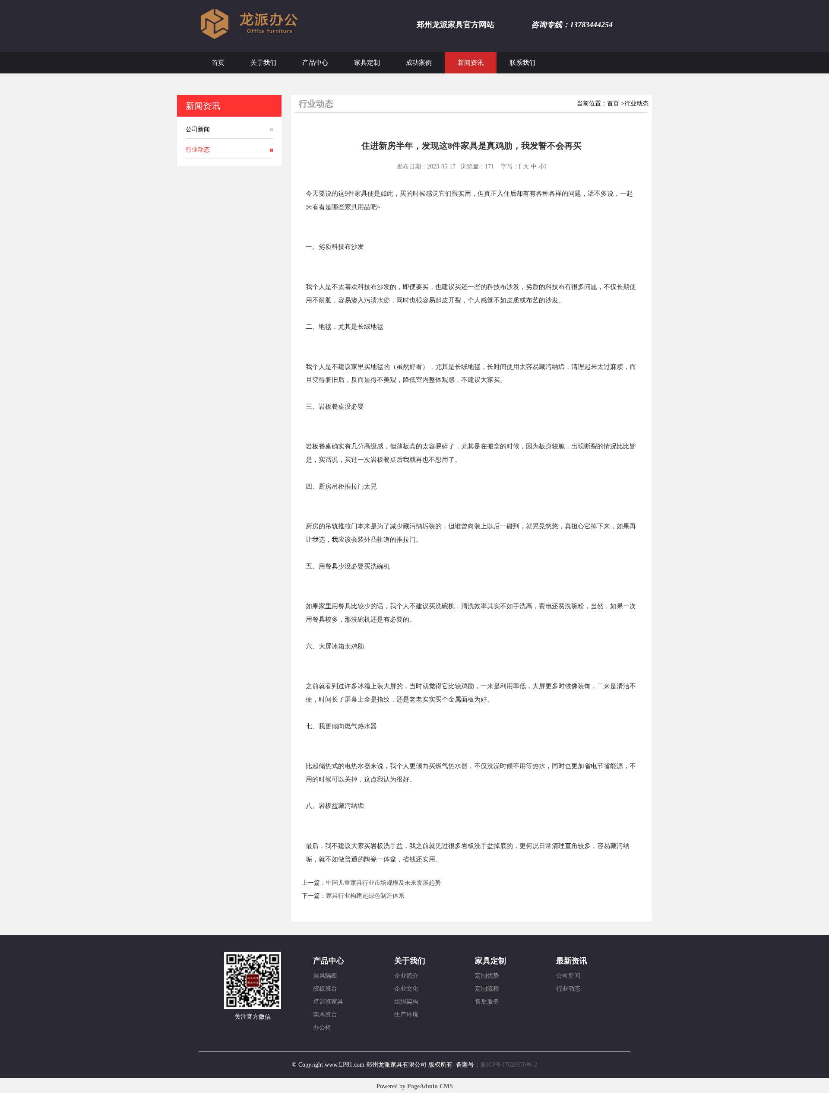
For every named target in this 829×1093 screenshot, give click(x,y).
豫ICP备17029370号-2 (508, 1064)
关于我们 (263, 62)
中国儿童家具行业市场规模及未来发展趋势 (383, 883)
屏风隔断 (325, 975)
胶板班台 (325, 988)
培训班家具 (328, 1001)
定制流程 (487, 988)
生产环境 (406, 1014)
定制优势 (487, 975)
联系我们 (522, 62)
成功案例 (419, 62)
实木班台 (325, 1014)
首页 (218, 62)
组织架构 (406, 1001)
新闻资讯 (471, 62)
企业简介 (406, 975)
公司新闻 (198, 129)
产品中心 (315, 62)
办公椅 (322, 1027)
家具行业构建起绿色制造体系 (365, 896)
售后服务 (487, 1001)
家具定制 (367, 62)
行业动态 (198, 149)
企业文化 (406, 988)
